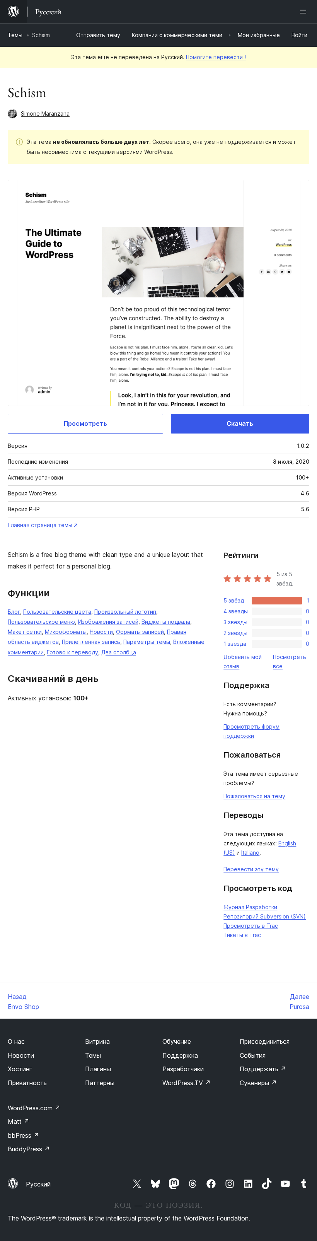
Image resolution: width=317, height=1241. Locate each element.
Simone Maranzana (45, 113)
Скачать (240, 423)
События (253, 1055)
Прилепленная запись (91, 641)
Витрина (97, 1041)
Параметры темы (146, 641)
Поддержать (263, 1069)
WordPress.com (34, 1108)
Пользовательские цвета (57, 611)
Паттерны (99, 1083)
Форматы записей (140, 631)
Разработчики (183, 1069)
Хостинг (20, 1069)
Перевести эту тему (251, 869)
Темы (15, 35)
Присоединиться (265, 1041)
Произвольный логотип (125, 611)
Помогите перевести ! (216, 57)
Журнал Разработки (250, 907)
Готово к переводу (72, 652)
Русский (38, 1184)
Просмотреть (85, 423)
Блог (14, 611)
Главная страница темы (40, 525)
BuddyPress (29, 1149)
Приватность (27, 1083)
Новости (101, 631)
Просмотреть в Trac (250, 925)
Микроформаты (66, 631)
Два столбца (118, 652)
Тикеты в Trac (242, 935)
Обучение (176, 1041)
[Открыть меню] (304, 11)
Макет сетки (25, 631)
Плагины (98, 1069)
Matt (18, 1121)
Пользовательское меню (41, 621)
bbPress (23, 1135)
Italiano (250, 852)
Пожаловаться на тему (254, 796)
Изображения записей (108, 621)
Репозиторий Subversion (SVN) (264, 916)
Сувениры (258, 1083)
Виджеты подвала (165, 621)
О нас (16, 1041)
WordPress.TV (186, 1083)
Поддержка (180, 1055)
